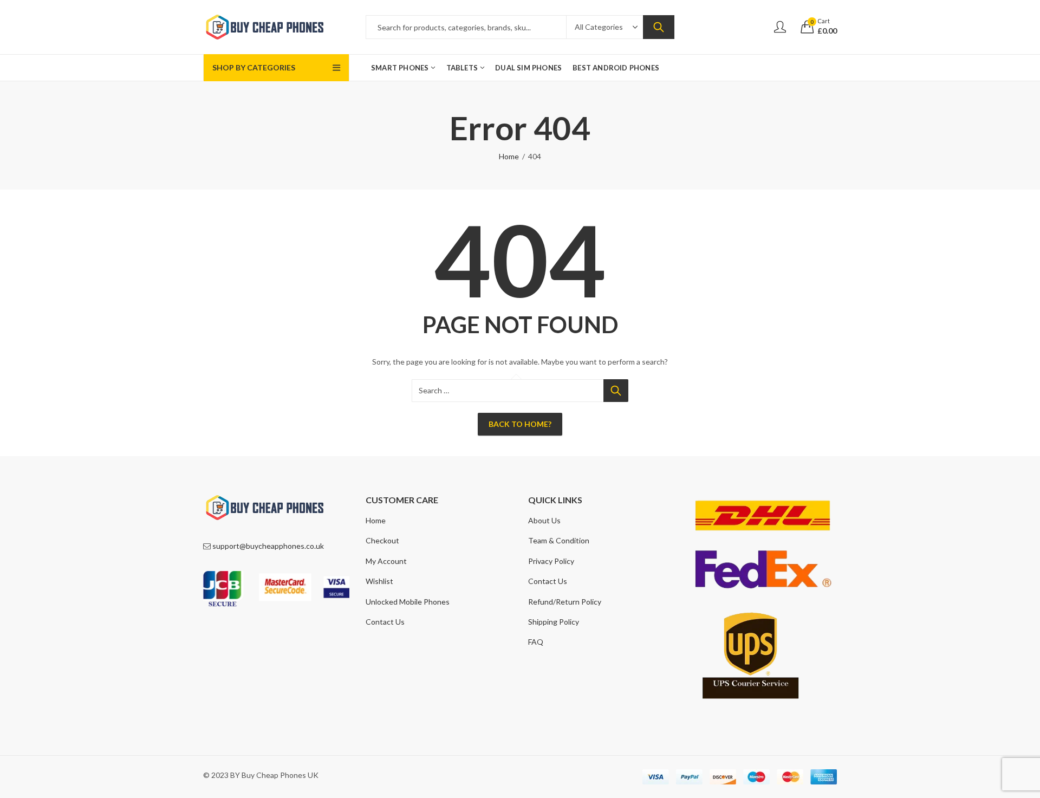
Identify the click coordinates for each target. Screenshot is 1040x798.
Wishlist (379, 581)
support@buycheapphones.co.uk (268, 545)
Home (509, 156)
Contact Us (385, 621)
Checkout (382, 540)
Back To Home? (520, 424)
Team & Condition (558, 540)
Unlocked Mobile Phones (408, 601)
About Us (544, 520)
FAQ (535, 641)
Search (658, 27)
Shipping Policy (553, 621)
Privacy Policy (551, 561)
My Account (386, 561)
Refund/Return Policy (564, 601)
